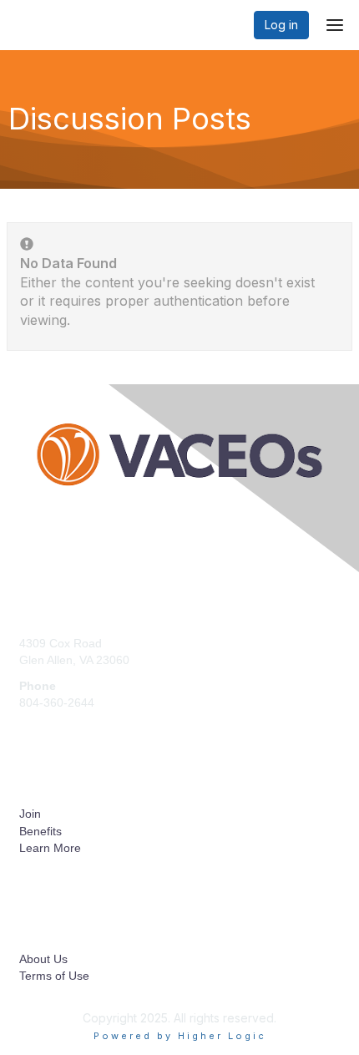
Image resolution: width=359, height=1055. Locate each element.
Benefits (40, 831)
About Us (43, 959)
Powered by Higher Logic (180, 1036)
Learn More (50, 848)
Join (30, 813)
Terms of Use (54, 975)
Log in (281, 25)
